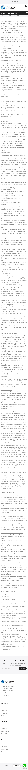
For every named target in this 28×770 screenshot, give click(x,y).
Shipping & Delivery (6, 731)
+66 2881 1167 (15, 1)
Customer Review (5, 752)
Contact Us (4, 728)
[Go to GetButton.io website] (24, 768)
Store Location (5, 744)
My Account (4, 746)
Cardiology (4, 710)
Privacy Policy (4, 734)
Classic (3, 708)
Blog (9, 768)
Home (2, 15)
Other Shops (4, 749)
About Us (3, 726)
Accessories (4, 713)
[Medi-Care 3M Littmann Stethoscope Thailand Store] (8, 7)
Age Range (4, 716)
